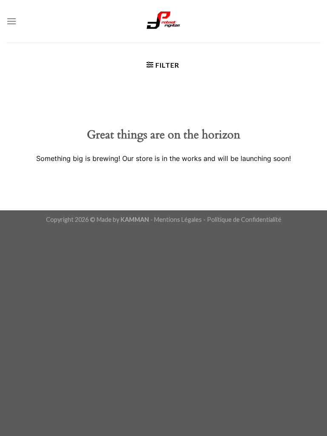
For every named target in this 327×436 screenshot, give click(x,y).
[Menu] (11, 21)
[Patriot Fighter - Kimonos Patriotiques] (163, 21)
